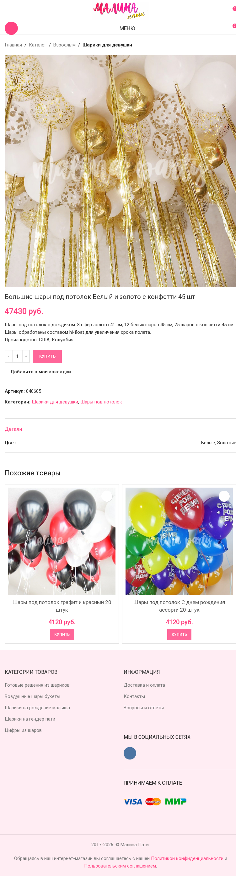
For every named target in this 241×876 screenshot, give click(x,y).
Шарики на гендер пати (30, 719)
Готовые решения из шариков (37, 685)
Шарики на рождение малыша (37, 708)
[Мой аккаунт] (7, 11)
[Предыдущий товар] (217, 45)
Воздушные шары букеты (32, 696)
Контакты (134, 696)
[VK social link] (130, 753)
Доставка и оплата (144, 685)
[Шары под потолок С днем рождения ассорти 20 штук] (179, 541)
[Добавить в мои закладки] (106, 496)
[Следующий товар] (232, 45)
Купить (47, 356)
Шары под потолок (101, 402)
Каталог (37, 45)
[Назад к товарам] (225, 45)
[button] (62, 634)
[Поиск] (11, 28)
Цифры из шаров (23, 730)
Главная (13, 45)
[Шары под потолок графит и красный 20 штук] (61, 541)
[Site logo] (120, 11)
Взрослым (64, 45)
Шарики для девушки (107, 45)
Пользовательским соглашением (120, 866)
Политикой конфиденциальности (188, 858)
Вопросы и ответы (144, 708)
